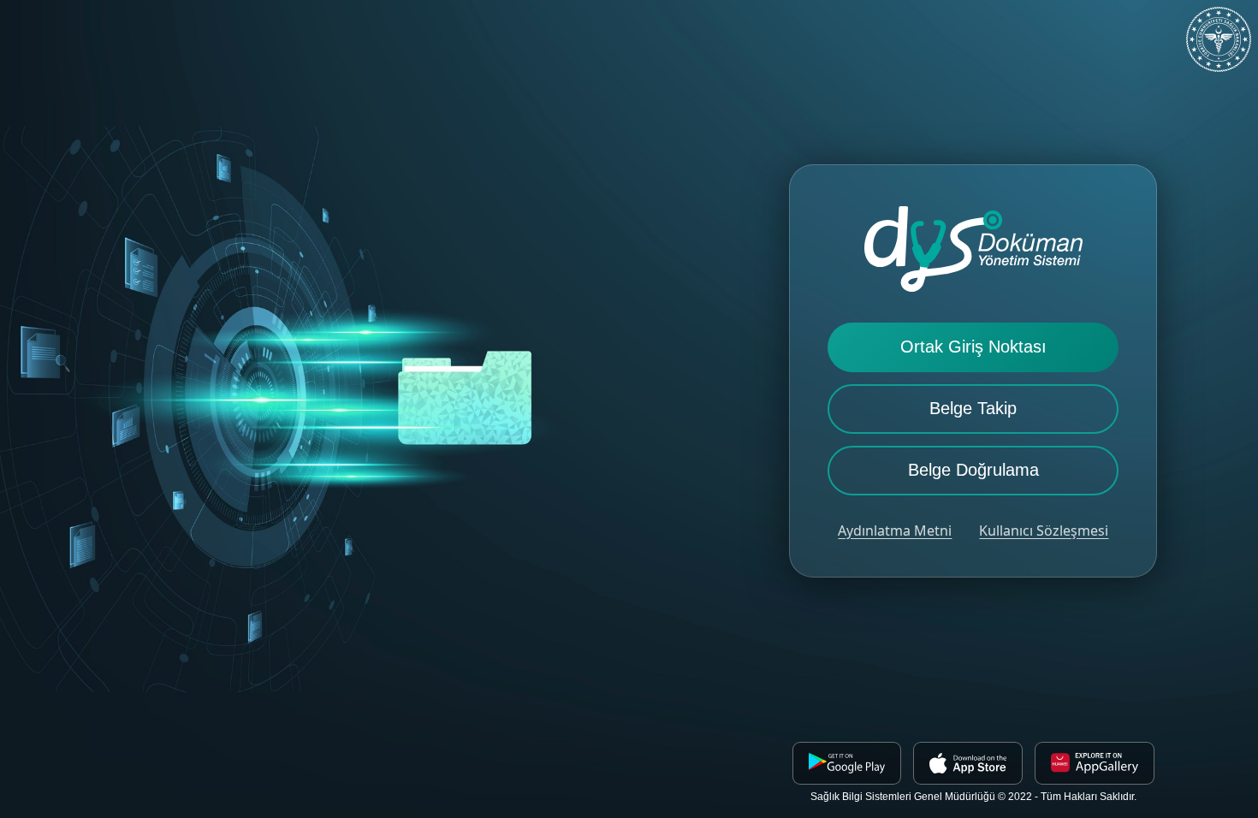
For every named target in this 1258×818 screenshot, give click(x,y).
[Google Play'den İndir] (846, 763)
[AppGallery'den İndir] (1094, 763)
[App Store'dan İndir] (968, 763)
